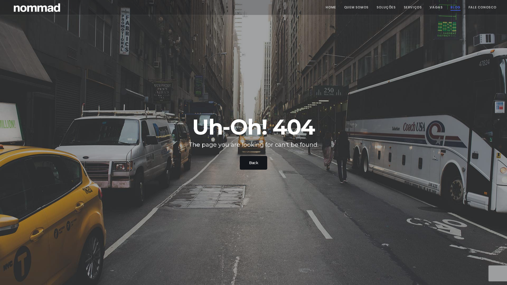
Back (253, 162)
